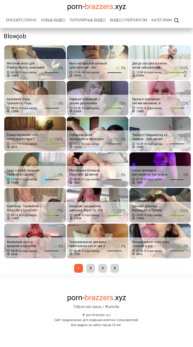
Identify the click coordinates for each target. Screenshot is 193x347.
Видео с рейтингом (128, 20)
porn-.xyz (96, 6)
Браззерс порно (21, 20)
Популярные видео (88, 20)
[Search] (176, 20)
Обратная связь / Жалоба (96, 307)
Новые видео (53, 20)
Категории (162, 20)
